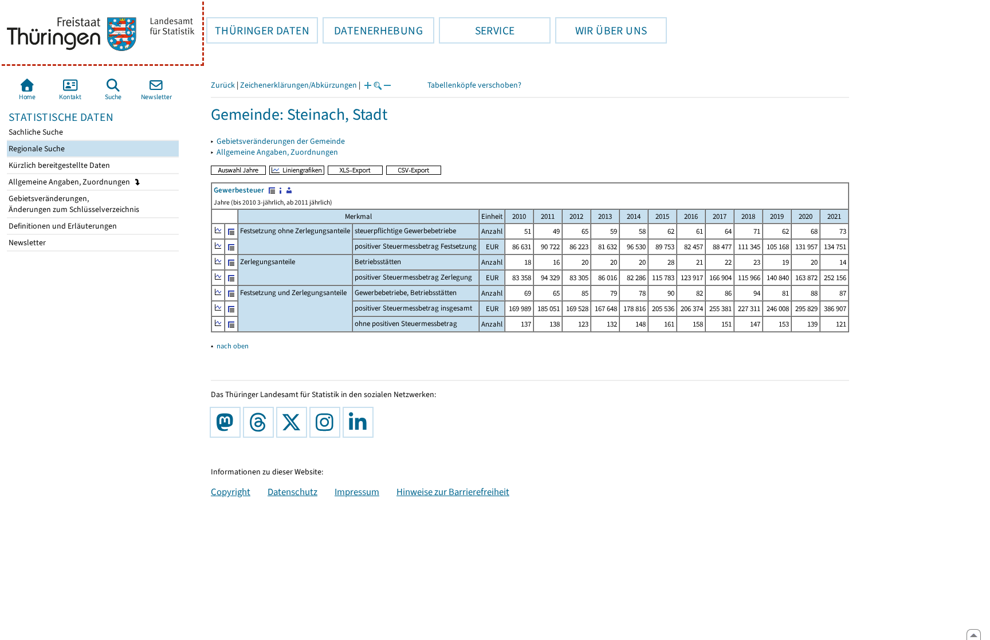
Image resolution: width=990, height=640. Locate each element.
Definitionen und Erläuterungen (62, 226)
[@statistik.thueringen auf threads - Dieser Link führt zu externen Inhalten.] (260, 422)
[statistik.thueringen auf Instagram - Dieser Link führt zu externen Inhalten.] (327, 422)
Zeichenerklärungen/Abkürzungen (298, 85)
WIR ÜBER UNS (601, 30)
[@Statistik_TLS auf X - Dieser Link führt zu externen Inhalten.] (294, 422)
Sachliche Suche (35, 132)
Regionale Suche (36, 148)
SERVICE (476, 30)
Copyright (230, 491)
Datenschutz (292, 491)
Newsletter (26, 242)
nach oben (233, 346)
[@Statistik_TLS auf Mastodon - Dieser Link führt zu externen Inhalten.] (227, 422)
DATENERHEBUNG (373, 30)
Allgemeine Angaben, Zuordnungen (70, 181)
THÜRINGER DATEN (257, 30)
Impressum (357, 491)
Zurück (223, 85)
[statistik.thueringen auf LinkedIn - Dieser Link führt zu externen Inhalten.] (360, 422)
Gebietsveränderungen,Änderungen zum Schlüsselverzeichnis (73, 204)
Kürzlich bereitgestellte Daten (58, 165)
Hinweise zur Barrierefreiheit (452, 491)
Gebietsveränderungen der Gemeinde (281, 141)
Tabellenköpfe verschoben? (474, 85)
